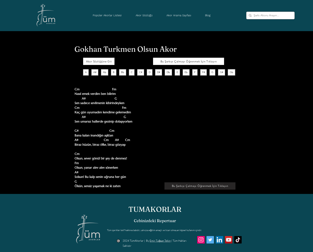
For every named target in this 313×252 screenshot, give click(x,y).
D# (158, 72)
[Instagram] (201, 239)
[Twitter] (210, 239)
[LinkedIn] (219, 239)
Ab (104, 72)
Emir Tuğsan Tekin (160, 240)
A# (94, 72)
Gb (231, 72)
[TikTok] (238, 239)
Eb (186, 72)
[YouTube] (228, 239)
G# (221, 72)
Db (168, 72)
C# (140, 72)
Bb (122, 72)
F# (203, 72)
